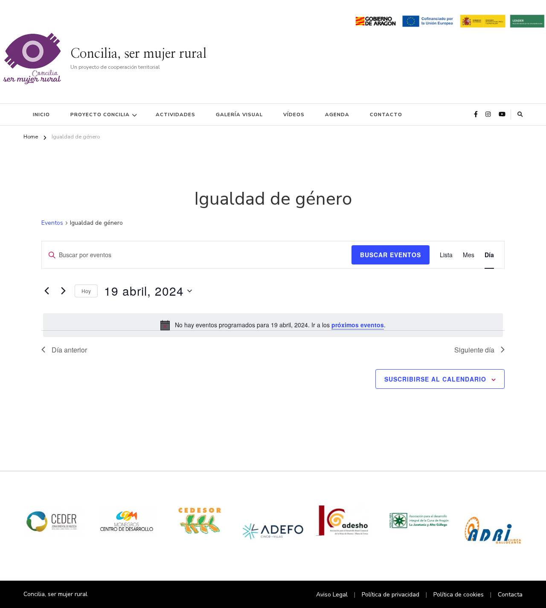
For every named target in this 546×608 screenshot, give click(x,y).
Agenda (337, 114)
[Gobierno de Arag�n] (375, 19)
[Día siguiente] (63, 291)
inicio (41, 114)
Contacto (386, 114)
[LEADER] (527, 19)
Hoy (86, 290)
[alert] (273, 325)
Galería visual (239, 114)
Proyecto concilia (100, 114)
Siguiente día (474, 350)
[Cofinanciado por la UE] (427, 19)
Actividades (175, 114)
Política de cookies (458, 594)
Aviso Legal (332, 594)
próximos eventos (357, 324)
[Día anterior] (46, 291)
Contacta (510, 594)
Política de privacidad (390, 594)
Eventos (52, 223)
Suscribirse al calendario (435, 379)
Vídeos (294, 114)
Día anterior (69, 350)
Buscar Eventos (390, 254)
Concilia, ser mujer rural (138, 53)
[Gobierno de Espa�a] (483, 19)
